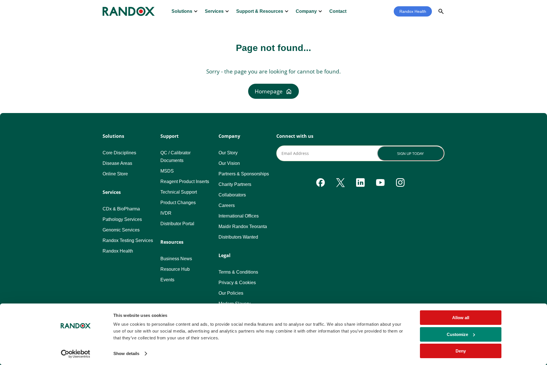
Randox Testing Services (128, 240)
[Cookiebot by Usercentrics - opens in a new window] (76, 354)
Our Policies (231, 293)
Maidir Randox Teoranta (243, 226)
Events (167, 279)
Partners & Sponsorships (244, 173)
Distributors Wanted (238, 237)
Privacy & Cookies (237, 282)
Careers (227, 205)
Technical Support (178, 192)
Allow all (460, 317)
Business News (176, 258)
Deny (461, 350)
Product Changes (178, 202)
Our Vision (229, 163)
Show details (126, 353)
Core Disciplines (119, 152)
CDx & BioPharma (121, 208)
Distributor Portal (177, 223)
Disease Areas (117, 163)
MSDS (167, 171)
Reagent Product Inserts (184, 181)
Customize (457, 334)
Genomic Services (121, 229)
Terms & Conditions (238, 272)
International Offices (239, 216)
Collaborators (232, 194)
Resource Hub (175, 269)
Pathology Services (122, 219)
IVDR (166, 213)
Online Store (115, 173)
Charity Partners (235, 184)
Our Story (228, 152)
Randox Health (412, 11)
